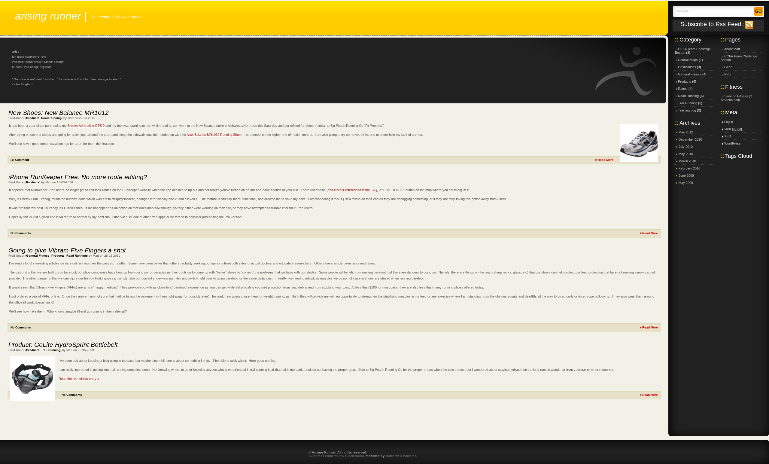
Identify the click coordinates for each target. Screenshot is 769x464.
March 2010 (687, 161)
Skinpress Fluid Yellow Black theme (337, 456)
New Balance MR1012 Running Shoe (214, 134)
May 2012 (686, 132)
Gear (728, 67)
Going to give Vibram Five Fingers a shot (67, 250)
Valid (733, 129)
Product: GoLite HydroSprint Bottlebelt (63, 344)
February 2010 (689, 168)
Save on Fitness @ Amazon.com (736, 98)
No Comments (21, 233)
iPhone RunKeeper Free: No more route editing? (77, 176)
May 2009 (686, 183)
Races (683, 88)
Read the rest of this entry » (79, 378)
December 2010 (690, 139)
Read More (605, 159)
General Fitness (38, 255)
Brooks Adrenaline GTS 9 (86, 125)
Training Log (687, 110)
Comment (20, 159)
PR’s (727, 74)
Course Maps (688, 60)
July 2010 (686, 146)
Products (32, 118)
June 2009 (686, 175)
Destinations (687, 67)
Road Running (51, 118)
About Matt (732, 49)
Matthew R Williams (400, 456)
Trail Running (50, 350)
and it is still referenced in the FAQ (352, 190)
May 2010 (686, 154)
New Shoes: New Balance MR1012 (58, 112)
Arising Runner (48, 16)
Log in (728, 122)
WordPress (732, 143)
